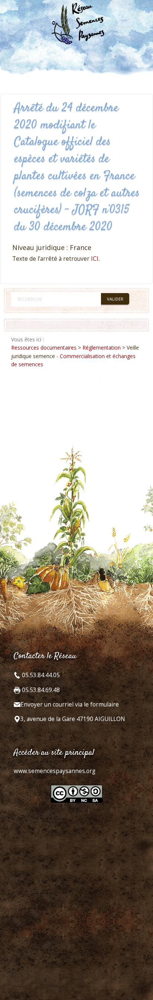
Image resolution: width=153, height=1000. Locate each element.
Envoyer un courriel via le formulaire (69, 704)
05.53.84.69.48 (40, 690)
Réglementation (101, 347)
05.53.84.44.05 (40, 675)
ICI (94, 259)
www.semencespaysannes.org (54, 771)
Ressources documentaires (43, 347)
